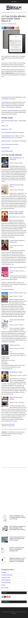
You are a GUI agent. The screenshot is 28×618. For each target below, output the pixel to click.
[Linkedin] (8, 28)
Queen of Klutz (13, 267)
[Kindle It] (13, 28)
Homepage (3, 572)
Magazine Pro (13, 611)
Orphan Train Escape (14, 184)
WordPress (14, 613)
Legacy (11, 345)
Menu (15, 1)
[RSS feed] (10, 597)
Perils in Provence (13, 292)
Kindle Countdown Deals (7, 151)
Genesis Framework (22, 611)
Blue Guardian (13, 372)
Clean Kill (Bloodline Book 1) (16, 157)
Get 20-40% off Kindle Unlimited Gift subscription (12, 132)
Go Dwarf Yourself (14, 240)
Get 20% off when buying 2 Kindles (9, 120)
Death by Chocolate (14, 397)
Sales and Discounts (10, 424)
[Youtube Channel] (7, 597)
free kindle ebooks (11, 425)
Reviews (3, 585)
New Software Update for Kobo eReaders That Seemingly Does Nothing (18, 528)
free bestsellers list (6, 98)
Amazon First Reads (6, 141)
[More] (18, 28)
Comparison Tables (5, 577)
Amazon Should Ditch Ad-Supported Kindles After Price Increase (17, 538)
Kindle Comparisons (6, 580)
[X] (5, 28)
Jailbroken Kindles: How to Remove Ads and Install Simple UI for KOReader (17, 560)
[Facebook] (3, 28)
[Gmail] (15, 28)
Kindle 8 (3, 125)
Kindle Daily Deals (5, 147)
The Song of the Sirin (14, 319)
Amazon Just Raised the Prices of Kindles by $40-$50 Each (17, 549)
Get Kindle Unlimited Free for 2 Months (10, 136)
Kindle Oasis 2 (4, 129)
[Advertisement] (14, 87)
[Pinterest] (10, 28)
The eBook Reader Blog (12, 110)
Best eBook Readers (6, 582)
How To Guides (4, 587)
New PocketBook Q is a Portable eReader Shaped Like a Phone (17, 517)
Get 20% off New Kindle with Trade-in (9, 144)
